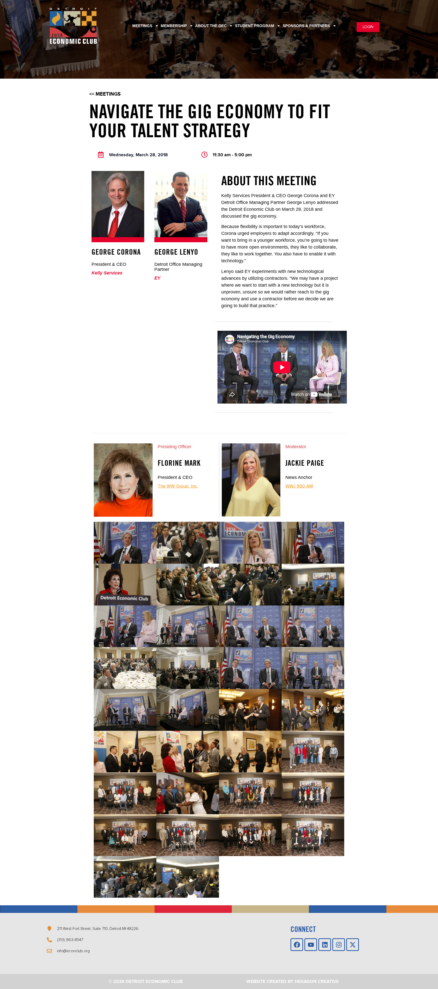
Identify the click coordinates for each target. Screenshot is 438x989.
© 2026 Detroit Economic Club (145, 981)
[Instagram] (338, 944)
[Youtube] (310, 944)
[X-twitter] (352, 944)
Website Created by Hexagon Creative (292, 981)
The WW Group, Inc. (178, 486)
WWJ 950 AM (299, 486)
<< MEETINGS (105, 94)
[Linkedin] (324, 944)
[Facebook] (296, 944)
